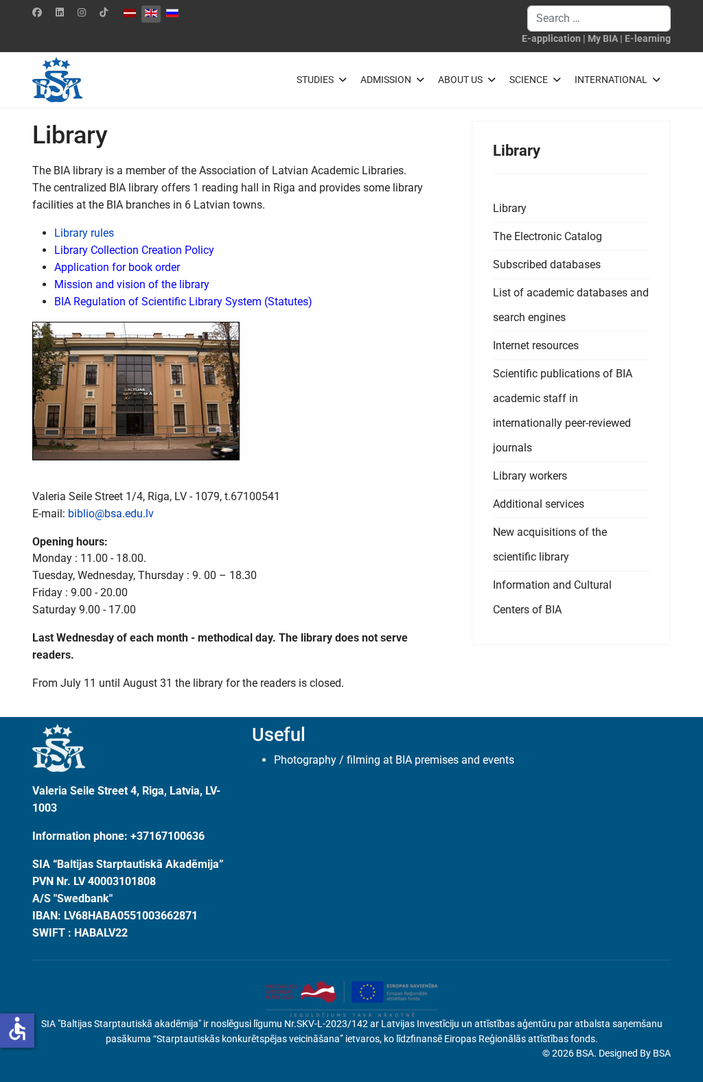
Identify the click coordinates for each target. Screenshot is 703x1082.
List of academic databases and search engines (571, 305)
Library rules (84, 232)
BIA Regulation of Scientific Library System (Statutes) (183, 301)
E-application (551, 38)
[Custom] (104, 12)
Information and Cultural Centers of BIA (552, 597)
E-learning (648, 38)
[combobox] (599, 18)
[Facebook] (37, 12)
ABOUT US (460, 79)
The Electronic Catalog (547, 236)
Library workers (530, 475)
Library (510, 208)
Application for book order (117, 267)
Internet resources (536, 345)
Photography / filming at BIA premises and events (394, 759)
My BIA (603, 38)
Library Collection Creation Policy (134, 250)
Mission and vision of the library (131, 284)
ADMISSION (385, 79)
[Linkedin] (60, 12)
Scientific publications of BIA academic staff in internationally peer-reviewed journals (562, 410)
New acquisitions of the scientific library (550, 544)
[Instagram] (82, 12)
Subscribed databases (547, 264)
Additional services (538, 503)
